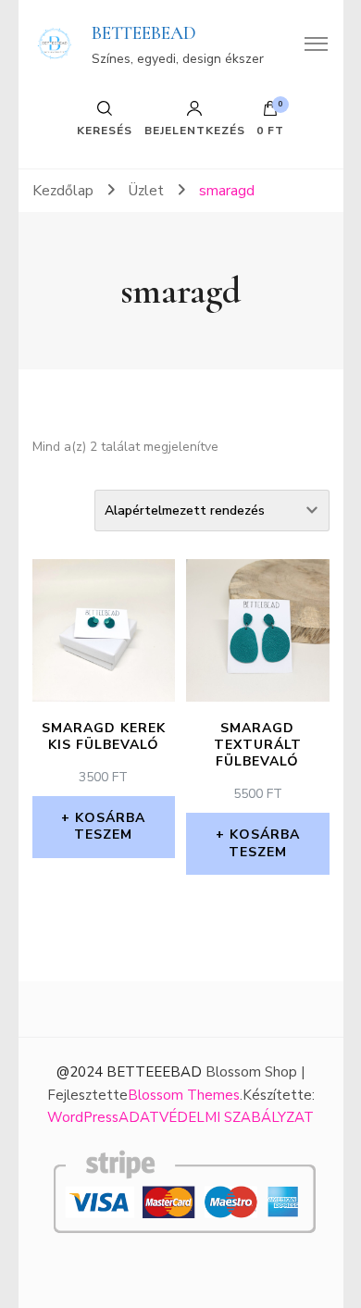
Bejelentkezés (194, 129)
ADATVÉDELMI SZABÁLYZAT (216, 1117)
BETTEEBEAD (144, 33)
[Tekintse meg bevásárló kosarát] (270, 113)
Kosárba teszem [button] (109, 826)
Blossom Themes (184, 1095)
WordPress (82, 1117)
